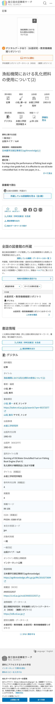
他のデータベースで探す (17, 225)
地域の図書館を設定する (27, 278)
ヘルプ (39, 270)
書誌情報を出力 (13, 220)
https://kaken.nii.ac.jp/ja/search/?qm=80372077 (26, 407)
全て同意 (41, 699)
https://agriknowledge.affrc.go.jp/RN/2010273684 (27, 577)
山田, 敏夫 (8, 414)
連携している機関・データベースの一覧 (33, 258)
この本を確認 (31, 314)
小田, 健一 (8, 403)
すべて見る (47, 173)
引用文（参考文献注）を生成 (18, 216)
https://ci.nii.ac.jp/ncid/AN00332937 (21, 595)
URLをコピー (16, 211)
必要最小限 (14, 699)
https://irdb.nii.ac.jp (13, 613)
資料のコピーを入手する (12, 672)
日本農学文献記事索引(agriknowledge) (20, 150)
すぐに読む (29, 57)
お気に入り (8, 211)
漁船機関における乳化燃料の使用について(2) (24, 377)
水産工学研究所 (11, 425)
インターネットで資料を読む (13, 668)
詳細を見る (45, 119)
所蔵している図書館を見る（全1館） (28, 195)
